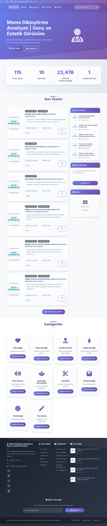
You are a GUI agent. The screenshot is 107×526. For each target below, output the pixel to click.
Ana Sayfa (15, 7)
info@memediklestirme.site (20, 1)
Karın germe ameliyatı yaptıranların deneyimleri (44, 179)
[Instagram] (9, 481)
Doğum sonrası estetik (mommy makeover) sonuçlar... (86, 478)
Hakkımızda (48, 7)
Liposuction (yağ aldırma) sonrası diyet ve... (87, 116)
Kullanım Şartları (86, 520)
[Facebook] (9, 471)
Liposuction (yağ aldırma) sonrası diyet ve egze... (88, 459)
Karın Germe (61, 462)
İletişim (59, 7)
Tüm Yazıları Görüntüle (54, 312)
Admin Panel (96, 520)
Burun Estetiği (61, 452)
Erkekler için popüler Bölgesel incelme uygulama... (88, 449)
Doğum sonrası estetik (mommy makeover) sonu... (87, 135)
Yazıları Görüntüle (18, 356)
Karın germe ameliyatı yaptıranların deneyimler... (87, 469)
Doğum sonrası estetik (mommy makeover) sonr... (87, 154)
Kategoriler (33, 48)
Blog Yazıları (16, 48)
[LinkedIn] (9, 486)
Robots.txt (43, 465)
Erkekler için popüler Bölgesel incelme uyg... (88, 126)
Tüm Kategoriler (61, 470)
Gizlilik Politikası (75, 520)
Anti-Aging (61, 449)
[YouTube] (9, 491)
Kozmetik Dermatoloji (61, 466)
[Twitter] (9, 476)
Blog (24, 7)
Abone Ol (86, 183)
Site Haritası (44, 462)
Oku (62, 130)
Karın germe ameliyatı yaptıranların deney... (86, 144)
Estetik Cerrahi (62, 455)
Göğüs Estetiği (61, 459)
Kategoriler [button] (35, 7)
